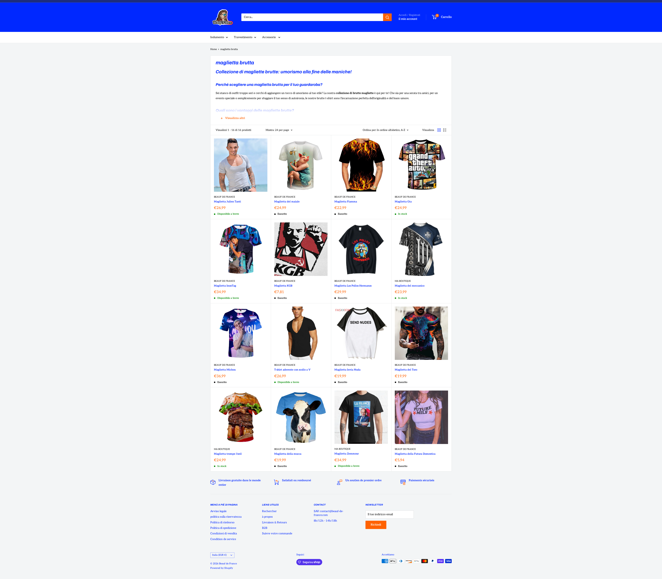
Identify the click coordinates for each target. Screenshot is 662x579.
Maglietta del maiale (287, 201)
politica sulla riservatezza (226, 516)
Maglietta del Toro (406, 369)
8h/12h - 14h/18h (325, 520)
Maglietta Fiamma (345, 201)
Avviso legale (218, 511)
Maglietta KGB (283, 285)
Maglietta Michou (225, 369)
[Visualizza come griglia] (439, 130)
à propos (267, 516)
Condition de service (223, 539)
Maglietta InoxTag (225, 285)
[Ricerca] (387, 17)
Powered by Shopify (221, 568)
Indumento (217, 37)
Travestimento (243, 37)
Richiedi (376, 524)
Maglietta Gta (403, 201)
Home (213, 49)
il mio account (408, 19)
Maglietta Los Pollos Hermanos (353, 285)
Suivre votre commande (277, 533)
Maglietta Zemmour (346, 453)
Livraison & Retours (274, 522)
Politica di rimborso (222, 522)
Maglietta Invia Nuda (347, 369)
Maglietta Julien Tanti (227, 201)
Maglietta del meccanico (409, 285)
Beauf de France (224, 197)
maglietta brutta (229, 49)
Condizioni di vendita (223, 533)
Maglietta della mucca (287, 453)
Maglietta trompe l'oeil (228, 453)
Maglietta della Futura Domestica (415, 453)
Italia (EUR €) (219, 555)
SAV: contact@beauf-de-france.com (328, 513)
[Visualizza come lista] (444, 130)
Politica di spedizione (223, 528)
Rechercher (269, 511)
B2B (264, 528)
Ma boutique (403, 281)
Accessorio (269, 37)
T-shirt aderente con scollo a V (292, 369)
